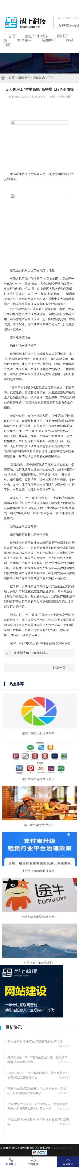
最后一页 (59, 667)
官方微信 (33, 1164)
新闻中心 (24, 77)
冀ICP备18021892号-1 (64, 1147)
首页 (12, 77)
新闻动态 (39, 77)
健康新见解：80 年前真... (31, 653)
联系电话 (11, 1164)
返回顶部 (68, 1164)
